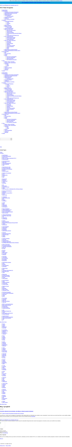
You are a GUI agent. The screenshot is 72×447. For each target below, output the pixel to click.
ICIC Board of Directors (6, 245)
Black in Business (7, 25)
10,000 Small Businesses (8, 21)
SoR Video (4, 239)
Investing (4, 264)
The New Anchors (10, 16)
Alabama (3, 374)
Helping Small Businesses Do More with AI (12, 50)
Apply (8, 22)
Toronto (3, 341)
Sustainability (4, 205)
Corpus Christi (4, 383)
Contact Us (6, 68)
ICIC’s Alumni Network (8, 36)
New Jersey (4, 373)
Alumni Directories (10, 39)
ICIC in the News (7, 53)
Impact (8, 47)
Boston (3, 323)
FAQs (8, 24)
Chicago (3, 223)
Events (5, 55)
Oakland (3, 236)
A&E (3, 319)
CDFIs (3, 272)
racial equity (4, 294)
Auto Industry (4, 257)
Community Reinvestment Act (7, 270)
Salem (3, 378)
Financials (6, 69)
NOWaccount (4, 283)
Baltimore (4, 331)
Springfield (4, 369)
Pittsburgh (4, 345)
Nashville (4, 361)
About (3, 60)
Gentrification (4, 218)
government (4, 266)
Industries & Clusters (8, 14)
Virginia (3, 360)
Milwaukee (4, 355)
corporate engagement (6, 308)
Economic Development (6, 156)
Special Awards (9, 31)
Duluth (3, 386)
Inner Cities (4, 162)
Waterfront (4, 254)
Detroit (3, 325)
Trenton (3, 401)
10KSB (3, 202)
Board (8, 65)
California (4, 333)
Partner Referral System (11, 37)
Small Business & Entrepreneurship (10, 13)
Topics (1, 152)
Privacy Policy (8, 445)
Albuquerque (4, 381)
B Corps (3, 248)
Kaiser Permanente (5, 221)
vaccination (4, 299)
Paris (3, 397)
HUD (3, 269)
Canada (3, 336)
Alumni (3, 235)
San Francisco (4, 332)
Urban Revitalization (6, 161)
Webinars (8, 44)
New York (4, 327)
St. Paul (3, 365)
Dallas (3, 367)
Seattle (3, 363)
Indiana (3, 371)
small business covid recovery (7, 313)
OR (3, 372)
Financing (4, 232)
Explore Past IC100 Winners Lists (13, 35)
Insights (5, 54)
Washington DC (5, 330)
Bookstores (4, 288)
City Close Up (4, 206)
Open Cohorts (9, 27)
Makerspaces (4, 274)
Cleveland (4, 343)
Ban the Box (4, 260)
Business (3, 250)
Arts (3, 216)
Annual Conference (10, 46)
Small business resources (6, 230)
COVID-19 (6, 18)
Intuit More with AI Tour (6, 215)
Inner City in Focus (5, 186)
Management (4, 178)
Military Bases (4, 252)
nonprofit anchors (5, 240)
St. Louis (3, 357)
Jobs (3, 184)
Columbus (4, 348)
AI (2, 320)
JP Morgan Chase (5, 234)
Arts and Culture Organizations (7, 293)
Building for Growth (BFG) (7, 192)
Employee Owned (5, 286)
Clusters (3, 413)
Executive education (5, 275)
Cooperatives (4, 217)
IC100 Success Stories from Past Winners (14, 33)
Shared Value (4, 194)
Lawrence (4, 368)
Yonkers (3, 385)
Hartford (3, 393)
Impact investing (5, 212)
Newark (3, 277)
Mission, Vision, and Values (9, 61)
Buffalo (3, 380)
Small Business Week (6, 197)
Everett (3, 312)
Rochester (4, 387)
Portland (3, 399)
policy (3, 310)
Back (1, 146)
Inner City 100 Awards (8, 29)
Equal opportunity (5, 265)
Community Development (6, 246)
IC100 (3, 176)
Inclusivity (4, 191)
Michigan (4, 395)
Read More (33, 416)
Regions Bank (4, 306)
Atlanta (3, 295)
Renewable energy (5, 271)
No (61, 0)
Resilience (4, 179)
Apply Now (9, 41)
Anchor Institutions (5, 164)
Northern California (5, 282)
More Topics (4, 321)
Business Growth (5, 171)
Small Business (5, 155)
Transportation (4, 180)
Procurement (4, 185)
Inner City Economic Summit (7, 211)
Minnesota (4, 342)
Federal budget (5, 268)
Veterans (3, 220)
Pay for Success (5, 258)
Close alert (70, 2)
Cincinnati (4, 366)
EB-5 (3, 198)
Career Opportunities (8, 67)
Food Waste (4, 256)
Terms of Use (2, 445)
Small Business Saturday (6, 262)
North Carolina (5, 402)
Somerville (4, 354)
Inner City (4, 247)
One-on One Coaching (11, 45)
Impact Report (4, 10)
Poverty (3, 193)
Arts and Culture (5, 284)
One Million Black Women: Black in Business (10, 242)
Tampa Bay (4, 353)
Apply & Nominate (10, 32)
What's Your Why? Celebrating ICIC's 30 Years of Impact (12, 188)
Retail (3, 203)
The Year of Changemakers (11, 56)
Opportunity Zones (5, 290)
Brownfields (4, 259)
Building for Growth (8, 26)
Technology (4, 228)
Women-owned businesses (7, 190)
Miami (3, 335)
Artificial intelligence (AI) (6, 209)
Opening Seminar (10, 43)
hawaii (3, 296)
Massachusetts (4, 344)
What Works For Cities (6, 167)
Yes (60, 0)
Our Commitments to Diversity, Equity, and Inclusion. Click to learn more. (36, 2)
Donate (3, 70)
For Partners (9, 42)
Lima (3, 379)
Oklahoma (4, 396)
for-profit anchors (5, 307)
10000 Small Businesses (6, 163)
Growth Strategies (5, 280)
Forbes (3, 281)
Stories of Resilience (6, 208)
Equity (3, 263)
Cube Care (4, 302)
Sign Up (1, 438)
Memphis (4, 337)
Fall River (4, 384)
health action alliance (6, 301)
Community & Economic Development (11, 12)
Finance (3, 251)
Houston (3, 359)
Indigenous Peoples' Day (6, 311)
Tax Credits (4, 253)
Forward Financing (5, 314)
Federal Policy (4, 227)
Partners (5, 66)
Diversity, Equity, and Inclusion (10, 62)
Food (3, 177)
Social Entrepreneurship (6, 233)
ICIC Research (5, 11)
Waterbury (4, 389)
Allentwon (4, 377)
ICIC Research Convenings (9, 19)
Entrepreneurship (5, 159)
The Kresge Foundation (6, 292)
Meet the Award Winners (11, 30)
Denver (3, 356)
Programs (4, 20)
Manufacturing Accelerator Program (10, 49)
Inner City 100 (4, 157)
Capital (3, 187)
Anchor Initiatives (7, 15)
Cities (3, 165)
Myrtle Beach (4, 398)
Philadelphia (4, 326)
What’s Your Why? (10, 58)
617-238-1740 (5, 432)
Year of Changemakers (6, 210)
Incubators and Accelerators (7, 169)
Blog (5, 52)
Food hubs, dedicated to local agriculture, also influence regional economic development (16, 411)
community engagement (6, 241)
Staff (7, 64)
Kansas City (4, 390)
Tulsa (3, 391)
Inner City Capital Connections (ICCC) (9, 158)
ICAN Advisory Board (11, 38)
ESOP (3, 287)
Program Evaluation (8, 17)
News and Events (5, 51)
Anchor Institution (5, 226)
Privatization (4, 229)
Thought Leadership (5, 238)
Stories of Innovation (6, 244)
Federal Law (4, 204)
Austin (3, 347)
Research (4, 170)
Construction (4, 196)
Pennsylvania (4, 351)
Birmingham (4, 362)
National (3, 392)
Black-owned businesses (6, 305)
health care (4, 300)
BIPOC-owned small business (7, 304)
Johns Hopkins (5, 278)
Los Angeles (4, 329)
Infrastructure (4, 224)
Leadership (6, 63)
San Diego (4, 375)
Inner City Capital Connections (10, 40)
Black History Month (6, 276)
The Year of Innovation (11, 57)
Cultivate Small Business (8, 28)
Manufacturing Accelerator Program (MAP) (10, 222)
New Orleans (4, 298)
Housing (3, 199)
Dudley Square (5, 289)
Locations (8, 23)
